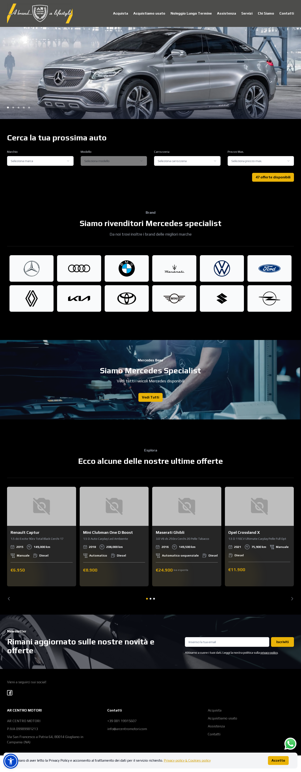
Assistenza (226, 13)
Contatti (286, 13)
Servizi (247, 13)
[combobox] (40, 161)
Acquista (120, 13)
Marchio (12, 151)
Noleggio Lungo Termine (191, 13)
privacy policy (269, 652)
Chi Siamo (266, 13)
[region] (150, 543)
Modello (86, 151)
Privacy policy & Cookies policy (187, 760)
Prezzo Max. (236, 151)
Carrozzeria (161, 151)
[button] (10, 761)
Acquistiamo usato (149, 13)
